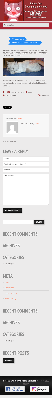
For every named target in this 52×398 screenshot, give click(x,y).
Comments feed (11, 293)
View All (8, 360)
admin (30, 92)
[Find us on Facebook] (15, 389)
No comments (11, 95)
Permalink (45, 95)
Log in (7, 282)
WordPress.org (10, 299)
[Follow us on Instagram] (39, 389)
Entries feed (9, 288)
